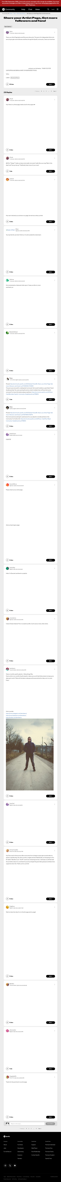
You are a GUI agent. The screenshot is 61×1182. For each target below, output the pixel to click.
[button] (55, 32)
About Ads (32, 1176)
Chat (30, 9)
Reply (50, 84)
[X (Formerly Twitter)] (10, 1165)
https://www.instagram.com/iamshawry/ (16, 713)
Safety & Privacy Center (11, 1176)
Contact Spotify (35, 1155)
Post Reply (50, 1123)
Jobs (5, 1148)
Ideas (37, 9)
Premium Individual (50, 1144)
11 (51, 91)
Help (23, 9)
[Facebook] (15, 1165)
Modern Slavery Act (7, 1179)
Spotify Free (48, 1158)
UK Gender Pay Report (22, 1179)
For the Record (7, 1151)
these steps (48, 3)
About (5, 1144)
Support (33, 1144)
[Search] (48, 9)
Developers (20, 1148)
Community (10, 9)
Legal (5, 1176)
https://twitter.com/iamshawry (14, 717)
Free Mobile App (35, 1151)
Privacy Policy (19, 1176)
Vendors (19, 1158)
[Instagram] (5, 1165)
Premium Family (49, 1151)
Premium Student (49, 1155)
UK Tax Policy (14, 1179)
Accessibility (38, 1176)
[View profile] (7, 32)
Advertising (20, 1151)
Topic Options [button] (7, 26)
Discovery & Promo (21, 13)
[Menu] (57, 9)
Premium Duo (48, 1148)
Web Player (34, 1148)
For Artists (20, 1144)
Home (10, 13)
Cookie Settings (26, 1176)
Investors (19, 1155)
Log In (52, 9)
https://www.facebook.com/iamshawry (16, 715)
